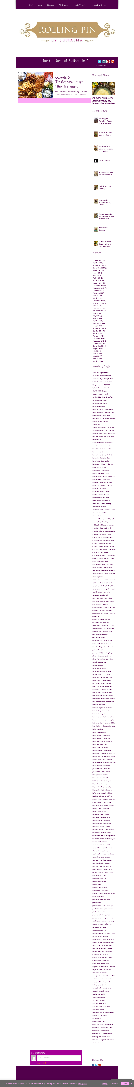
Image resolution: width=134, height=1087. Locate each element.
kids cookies (96, 790)
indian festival (96, 738)
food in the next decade (100, 634)
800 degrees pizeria (103, 373)
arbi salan (107, 436)
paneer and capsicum (99, 878)
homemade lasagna (98, 714)
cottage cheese (103, 552)
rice (105, 930)
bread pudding (96, 479)
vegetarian (106, 1006)
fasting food (96, 625)
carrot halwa (106, 500)
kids (102, 787)
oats (102, 857)
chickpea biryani (97, 522)
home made (110, 701)
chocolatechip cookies (99, 534)
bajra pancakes (106, 449)
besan (109, 458)
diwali (105, 586)
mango (94, 811)
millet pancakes (97, 823)
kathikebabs (96, 781)
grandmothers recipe (99, 668)
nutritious (104, 851)
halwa (94, 686)
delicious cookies (97, 574)
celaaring (107, 510)
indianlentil (104, 753)
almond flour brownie (99, 427)
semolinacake (96, 957)
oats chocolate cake (106, 860)
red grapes (95, 927)
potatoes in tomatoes (99, 912)
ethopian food (104, 622)
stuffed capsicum (97, 979)
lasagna (94, 799)
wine (110, 1027)
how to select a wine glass (106, 720)
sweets (94, 982)
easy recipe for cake (98, 601)
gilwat (94, 656)
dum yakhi (106, 592)
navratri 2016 (107, 845)
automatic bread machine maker (102, 443)
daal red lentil (110, 555)
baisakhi (109, 446)
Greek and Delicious (98, 397)
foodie (103, 638)
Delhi (94, 382)
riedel (113, 933)
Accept (125, 1084)
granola (108, 671)
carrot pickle (96, 503)
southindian (107, 970)
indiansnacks (96, 756)
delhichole (104, 570)
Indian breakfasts (97, 409)
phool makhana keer (98, 906)
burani (108, 491)
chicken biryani (97, 516)
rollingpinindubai (108, 939)
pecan (109, 899)
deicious (99, 567)
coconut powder (109, 546)
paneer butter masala (99, 881)
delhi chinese (108, 567)
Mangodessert (96, 415)
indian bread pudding (108, 726)
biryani (104, 467)
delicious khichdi (109, 574)
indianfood (95, 753)
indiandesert (107, 750)
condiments (111, 549)
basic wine (95, 458)
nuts (104, 854)
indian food (106, 738)
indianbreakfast (97, 750)
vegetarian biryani (98, 1009)
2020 (94, 373)
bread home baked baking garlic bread (103, 476)
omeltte (99, 869)
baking (99, 452)
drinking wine (105, 589)
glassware (101, 656)
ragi (111, 918)
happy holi (108, 686)
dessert (94, 586)
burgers (94, 494)
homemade (106, 711)
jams (104, 759)
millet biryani (105, 817)
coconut (95, 543)
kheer (94, 784)
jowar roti (107, 768)
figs (104, 628)
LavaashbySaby (109, 412)
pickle (108, 906)
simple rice (105, 960)
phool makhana (97, 903)
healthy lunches (107, 692)
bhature (103, 464)
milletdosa (95, 826)
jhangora (110, 759)
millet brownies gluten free (101, 820)
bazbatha (103, 458)
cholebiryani (96, 537)
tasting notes (96, 985)
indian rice (95, 744)
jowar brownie (97, 765)
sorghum (112, 966)
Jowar (94, 412)
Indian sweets (109, 409)
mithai (108, 826)
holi (93, 701)
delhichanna (96, 570)
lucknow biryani (109, 805)
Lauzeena (100, 412)
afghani (112, 418)
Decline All (114, 1084)
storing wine (96, 976)
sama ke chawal (107, 945)
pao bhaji (105, 890)
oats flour (95, 866)
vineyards (95, 1015)
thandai (107, 985)
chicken (104, 513)
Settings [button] (105, 1084)
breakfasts (103, 482)
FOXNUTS (107, 385)
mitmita (95, 829)
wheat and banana (98, 1024)
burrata (101, 494)
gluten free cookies (98, 659)
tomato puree (107, 988)
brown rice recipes (106, 485)
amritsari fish (110, 430)
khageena (109, 781)
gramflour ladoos (97, 665)
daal (103, 555)
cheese (98, 513)
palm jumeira (96, 875)
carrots (103, 507)
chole (109, 534)
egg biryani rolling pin (108, 613)
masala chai (102, 811)
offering (102, 866)
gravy (99, 674)
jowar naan (106, 765)
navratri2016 (96, 848)
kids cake (108, 787)
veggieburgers (109, 1012)
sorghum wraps (97, 970)
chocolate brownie (105, 528)
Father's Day (96, 388)
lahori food (108, 796)
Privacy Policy (82, 1084)
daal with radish (97, 558)
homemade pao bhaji (99, 717)
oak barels (111, 854)
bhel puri (110, 464)
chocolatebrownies (109, 531)
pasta (94, 896)
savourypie (108, 951)
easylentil (95, 610)
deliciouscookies (97, 583)
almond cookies (103, 421)
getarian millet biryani (99, 653)
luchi (101, 805)
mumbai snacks (106, 832)
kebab (103, 781)
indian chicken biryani (99, 732)
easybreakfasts (97, 607)
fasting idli (105, 625)
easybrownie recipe (109, 607)
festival (112, 625)
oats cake (95, 860)
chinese (111, 525)
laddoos (101, 796)
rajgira (94, 924)
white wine (109, 1024)
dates (94, 567)
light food (95, 805)
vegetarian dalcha (98, 1012)
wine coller (95, 1030)
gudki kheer (96, 683)
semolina (106, 954)
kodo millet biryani (107, 790)
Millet (104, 415)
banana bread (96, 455)
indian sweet (96, 747)
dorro (94, 589)
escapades (95, 622)
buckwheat (103, 488)
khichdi (99, 784)
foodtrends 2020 (97, 641)
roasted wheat (97, 936)
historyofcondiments (108, 698)
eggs (109, 619)
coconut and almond (105, 543)
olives (94, 869)
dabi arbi (106, 558)
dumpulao (95, 595)
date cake (110, 564)
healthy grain (96, 692)
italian (113, 756)
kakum (108, 772)
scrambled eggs (97, 954)
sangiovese (102, 948)
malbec (94, 808)
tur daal (101, 991)
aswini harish (96, 440)
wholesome (104, 1027)
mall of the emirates (104, 808)
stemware (103, 973)
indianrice (112, 753)
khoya (105, 784)
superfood (107, 979)
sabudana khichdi (108, 942)
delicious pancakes (98, 577)
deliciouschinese (109, 580)
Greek (106, 394)
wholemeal (95, 1027)
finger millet (111, 628)
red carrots (108, 924)
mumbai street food (98, 835)
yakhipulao (95, 1040)
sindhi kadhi (105, 963)
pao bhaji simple (109, 893)
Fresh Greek (105, 388)
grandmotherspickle (98, 671)
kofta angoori (101, 793)
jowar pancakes (97, 768)
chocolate (95, 528)
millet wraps (107, 823)
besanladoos (96, 464)
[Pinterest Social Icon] (108, 61)
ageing (94, 421)
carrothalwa (96, 507)
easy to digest (96, 604)
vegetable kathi (97, 1006)
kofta (94, 793)
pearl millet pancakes (99, 899)
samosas (95, 948)
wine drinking (96, 1033)
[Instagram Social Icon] (104, 61)
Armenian (95, 379)
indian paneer (108, 741)
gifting (110, 653)
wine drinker (105, 1030)
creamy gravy (96, 555)
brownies (95, 488)
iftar (93, 726)
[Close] (131, 1083)
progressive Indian (98, 915)
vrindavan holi (97, 1018)
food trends (96, 638)
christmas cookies (107, 537)
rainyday (111, 921)
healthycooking (108, 695)
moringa (101, 829)
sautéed (110, 948)
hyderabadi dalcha (109, 723)
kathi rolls (105, 778)
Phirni (102, 418)
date (106, 561)
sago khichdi (96, 945)
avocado (95, 446)
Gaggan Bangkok (97, 394)
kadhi (103, 772)
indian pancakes (97, 741)
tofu (100, 988)
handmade (100, 686)
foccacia (105, 631)
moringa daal (110, 829)
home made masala (98, 705)
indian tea (105, 747)
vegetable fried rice (98, 1000)
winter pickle (106, 1037)
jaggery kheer (96, 759)
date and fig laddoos (98, 564)
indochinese (106, 756)
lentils (109, 802)
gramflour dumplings (99, 662)
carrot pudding (106, 503)
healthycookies (97, 695)
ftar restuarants (109, 647)
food (110, 631)
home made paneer (98, 708)
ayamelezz (102, 446)
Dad (111, 379)
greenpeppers (106, 680)
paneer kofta (96, 890)
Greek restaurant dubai (99, 400)
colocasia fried (97, 549)
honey (94, 720)
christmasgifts (97, 540)
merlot (107, 814)
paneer (104, 875)
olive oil (108, 866)
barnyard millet (107, 455)
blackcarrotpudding (98, 473)
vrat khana (103, 1015)
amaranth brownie (98, 430)
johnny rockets (97, 762)
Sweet (107, 418)
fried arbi (109, 644)
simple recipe (96, 960)
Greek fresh (109, 397)
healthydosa (96, 698)
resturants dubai (97, 930)
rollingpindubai (97, 939)
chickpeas (107, 522)
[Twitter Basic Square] (99, 61)
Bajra (101, 379)
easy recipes (110, 601)
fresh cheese (101, 644)
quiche (107, 918)
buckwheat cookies (98, 491)
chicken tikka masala (99, 519)
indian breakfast (97, 729)
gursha (108, 683)
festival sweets (97, 628)
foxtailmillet (108, 641)
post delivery (108, 909)
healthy (109, 689)
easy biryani (104, 595)
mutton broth (96, 842)
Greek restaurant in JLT (99, 403)
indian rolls (103, 744)
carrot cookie (96, 500)
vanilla (103, 994)
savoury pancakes (98, 951)
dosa (98, 589)
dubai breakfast (97, 592)
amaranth (111, 427)
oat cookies (96, 857)
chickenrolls (110, 519)
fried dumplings (97, 647)
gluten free (108, 656)
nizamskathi (96, 851)
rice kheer (107, 933)
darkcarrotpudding (98, 561)
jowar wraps (96, 772)
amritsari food (97, 433)
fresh (94, 644)
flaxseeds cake (96, 631)
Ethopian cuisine (97, 385)
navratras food (97, 845)
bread (107, 473)
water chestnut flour (99, 1021)
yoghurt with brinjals (107, 1040)
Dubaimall (100, 382)
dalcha (113, 558)
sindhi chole (96, 963)
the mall (95, 988)
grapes (94, 674)
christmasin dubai (108, 540)
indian (98, 726)
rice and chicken (97, 933)
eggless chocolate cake (99, 619)
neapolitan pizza (107, 848)
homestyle (110, 717)
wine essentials (107, 1033)
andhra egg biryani (109, 433)
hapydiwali (95, 689)
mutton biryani (110, 839)
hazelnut (103, 689)
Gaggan (104, 391)
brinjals (109, 482)
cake (107, 497)
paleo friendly (109, 872)
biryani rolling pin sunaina (100, 470)
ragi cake (104, 921)
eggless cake (96, 616)
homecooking (96, 711)
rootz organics (97, 942)
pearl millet (100, 896)
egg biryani (96, 613)
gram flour (109, 659)
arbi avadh (99, 436)
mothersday (96, 832)
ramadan (100, 924)
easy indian (108, 598)
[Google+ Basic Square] (112, 61)
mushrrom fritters (98, 839)
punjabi (107, 915)
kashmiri (105, 775)
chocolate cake (97, 531)
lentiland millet (101, 802)
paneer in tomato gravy (100, 887)
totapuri (95, 991)
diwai (100, 586)
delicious (112, 570)
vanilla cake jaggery (98, 997)
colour (105, 549)
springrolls (95, 973)
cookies (94, 552)
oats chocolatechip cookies (101, 863)
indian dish (106, 735)
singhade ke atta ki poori (100, 966)
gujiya (103, 683)
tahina (100, 982)
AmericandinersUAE (106, 376)
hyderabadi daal (97, 723)
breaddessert (107, 479)
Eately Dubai (108, 382)
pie (112, 906)
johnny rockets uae (109, 762)
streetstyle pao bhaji (108, 976)
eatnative (109, 610)
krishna (109, 793)
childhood (95, 525)
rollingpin (106, 936)
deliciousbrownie (97, 580)
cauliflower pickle (97, 510)
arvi (112, 436)
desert (106, 583)
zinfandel (100, 1043)
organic (94, 872)
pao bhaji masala (97, 893)
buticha (106, 494)
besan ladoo (96, 461)
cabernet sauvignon (98, 497)
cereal (113, 510)
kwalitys (95, 796)
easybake (105, 604)
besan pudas (105, 461)
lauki (100, 799)
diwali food (111, 586)
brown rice (95, 485)
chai (93, 513)
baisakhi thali (96, 449)
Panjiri (109, 415)
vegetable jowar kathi (99, 1003)
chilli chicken (104, 525)
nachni (104, 842)
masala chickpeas (97, 814)
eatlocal (102, 610)
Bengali (106, 379)
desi (110, 583)
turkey (107, 991)
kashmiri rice (96, 778)
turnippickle (96, 994)
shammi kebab (106, 957)
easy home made (97, 598)
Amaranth (95, 376)
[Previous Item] (95, 88)
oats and (107, 857)
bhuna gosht (96, 467)
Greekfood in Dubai (98, 406)
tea (103, 985)
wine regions (96, 1037)
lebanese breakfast (109, 799)
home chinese (100, 701)
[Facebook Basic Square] (93, 1065)
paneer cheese (96, 884)
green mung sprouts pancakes (102, 677)
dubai (113, 589)
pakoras (101, 872)
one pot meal (108, 869)
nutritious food (97, 854)
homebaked (109, 708)
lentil (94, 802)
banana (104, 452)
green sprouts (96, 680)
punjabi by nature (98, 918)
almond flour (96, 424)
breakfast (95, 482)
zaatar (94, 1043)
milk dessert (96, 817)
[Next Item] (112, 88)
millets (102, 826)
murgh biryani (110, 835)
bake (93, 452)
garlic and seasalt (97, 650)
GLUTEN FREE (96, 391)
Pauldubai (95, 418)
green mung (107, 674)
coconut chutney (97, 546)
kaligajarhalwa (97, 775)
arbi (93, 436)
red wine (103, 927)
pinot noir (95, 909)
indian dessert (96, 735)
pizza (101, 909)
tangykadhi (107, 982)
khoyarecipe (96, 787)
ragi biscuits (96, 921)
